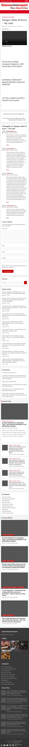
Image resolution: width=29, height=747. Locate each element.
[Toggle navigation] (3, 11)
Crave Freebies (10, 148)
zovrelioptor (5, 375)
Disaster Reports (6, 500)
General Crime (6, 401)
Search (25, 282)
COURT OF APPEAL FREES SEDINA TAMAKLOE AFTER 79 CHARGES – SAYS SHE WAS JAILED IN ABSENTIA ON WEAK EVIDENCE (13, 361)
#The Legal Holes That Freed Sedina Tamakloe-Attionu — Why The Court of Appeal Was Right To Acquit (13, 337)
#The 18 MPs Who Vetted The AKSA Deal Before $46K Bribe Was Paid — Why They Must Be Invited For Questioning (14, 315)
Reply (7, 145)
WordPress (19, 744)
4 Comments (20, 26)
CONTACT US (13, 381)
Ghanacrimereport (18, 741)
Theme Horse (16, 742)
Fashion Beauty (10, 131)
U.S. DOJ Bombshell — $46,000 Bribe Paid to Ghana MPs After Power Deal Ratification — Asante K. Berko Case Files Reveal (14, 308)
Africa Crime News (6, 497)
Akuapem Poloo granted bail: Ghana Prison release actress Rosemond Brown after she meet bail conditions (14, 377)
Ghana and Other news (8, 17)
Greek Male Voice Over (7, 384)
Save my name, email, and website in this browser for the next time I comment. (14, 266)
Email (3, 252)
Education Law (13, 372)
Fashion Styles (5, 393)
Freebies (8, 173)
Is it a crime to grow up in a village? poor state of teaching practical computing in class (14, 119)
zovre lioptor (5, 372)
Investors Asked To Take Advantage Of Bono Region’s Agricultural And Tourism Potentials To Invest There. (13, 323)
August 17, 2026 (5, 428)
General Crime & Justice (8, 421)
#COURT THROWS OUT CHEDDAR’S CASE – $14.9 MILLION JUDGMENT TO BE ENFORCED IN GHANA (14, 424)
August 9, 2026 (12, 466)
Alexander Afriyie (12, 26)
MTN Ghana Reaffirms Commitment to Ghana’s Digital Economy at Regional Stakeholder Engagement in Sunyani (14, 353)
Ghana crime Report (20, 476)
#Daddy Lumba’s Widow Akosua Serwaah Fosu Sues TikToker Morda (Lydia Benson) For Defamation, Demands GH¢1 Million (14, 300)
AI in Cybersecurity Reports (8, 499)
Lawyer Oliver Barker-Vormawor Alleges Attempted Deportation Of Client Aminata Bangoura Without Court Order (14, 345)
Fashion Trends (10, 205)
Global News (5, 509)
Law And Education (6, 511)
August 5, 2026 (12, 488)
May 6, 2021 (4, 26)
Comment (5, 228)
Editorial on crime (6, 502)
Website (4, 258)
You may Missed (7, 518)
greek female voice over (7, 389)
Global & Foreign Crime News (9, 507)
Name (3, 245)
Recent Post (6, 688)
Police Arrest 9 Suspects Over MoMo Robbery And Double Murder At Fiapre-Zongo (16, 474)
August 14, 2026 (12, 454)
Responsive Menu (26, 1)
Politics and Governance (7, 513)
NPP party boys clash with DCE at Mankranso (14, 114)
